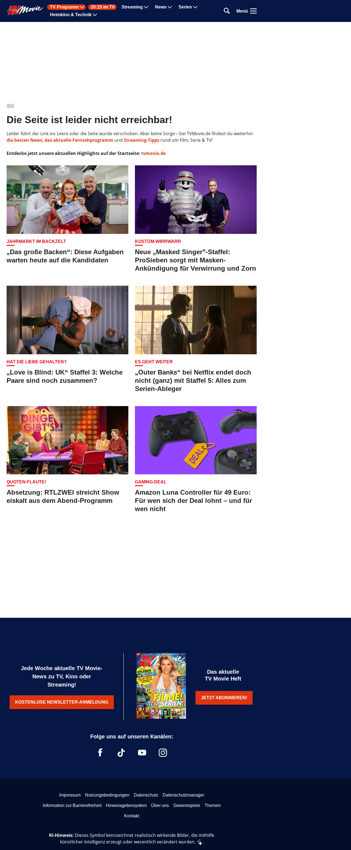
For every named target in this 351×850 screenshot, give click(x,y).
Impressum (70, 795)
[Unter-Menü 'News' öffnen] (170, 7)
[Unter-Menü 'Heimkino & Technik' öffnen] (95, 14)
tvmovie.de (153, 153)
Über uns (160, 805)
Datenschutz (146, 795)
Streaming (132, 7)
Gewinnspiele (186, 805)
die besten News (24, 140)
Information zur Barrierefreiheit (72, 805)
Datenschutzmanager (183, 795)
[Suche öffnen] (227, 11)
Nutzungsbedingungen (107, 795)
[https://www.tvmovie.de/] (25, 10)
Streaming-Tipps (141, 140)
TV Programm (64, 7)
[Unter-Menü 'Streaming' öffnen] (146, 7)
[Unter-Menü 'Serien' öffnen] (195, 7)
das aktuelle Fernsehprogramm (78, 140)
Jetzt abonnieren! (224, 697)
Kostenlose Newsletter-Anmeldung (61, 702)
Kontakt (131, 816)
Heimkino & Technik (71, 15)
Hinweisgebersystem (126, 805)
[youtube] (142, 752)
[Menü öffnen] (253, 11)
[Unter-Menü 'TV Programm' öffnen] (82, 7)
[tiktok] (121, 752)
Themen (213, 805)
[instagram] (163, 752)
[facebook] (100, 752)
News (160, 7)
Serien (185, 7)
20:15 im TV (103, 7)
